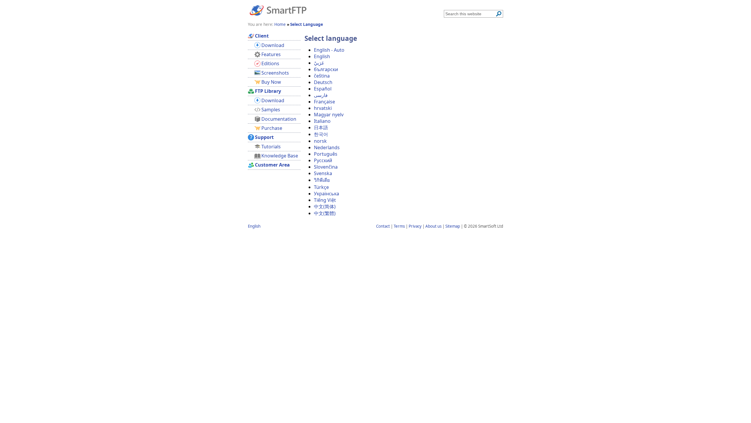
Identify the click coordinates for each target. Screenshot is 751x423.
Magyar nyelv (329, 114)
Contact (383, 226)
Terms (399, 226)
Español (322, 88)
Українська (326, 193)
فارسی (321, 95)
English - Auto (329, 50)
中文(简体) (325, 206)
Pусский (323, 160)
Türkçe (321, 187)
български (326, 69)
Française (324, 101)
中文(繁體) (325, 213)
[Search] (498, 13)
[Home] (278, 10)
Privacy (415, 226)
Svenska (323, 173)
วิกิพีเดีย (322, 180)
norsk (320, 141)
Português (325, 154)
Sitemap (452, 226)
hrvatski (323, 108)
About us (433, 226)
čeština (322, 76)
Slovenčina (326, 167)
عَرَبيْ (319, 63)
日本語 (321, 127)
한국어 (321, 134)
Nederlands (327, 147)
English (322, 56)
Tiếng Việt (325, 200)
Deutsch (323, 82)
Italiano (322, 121)
